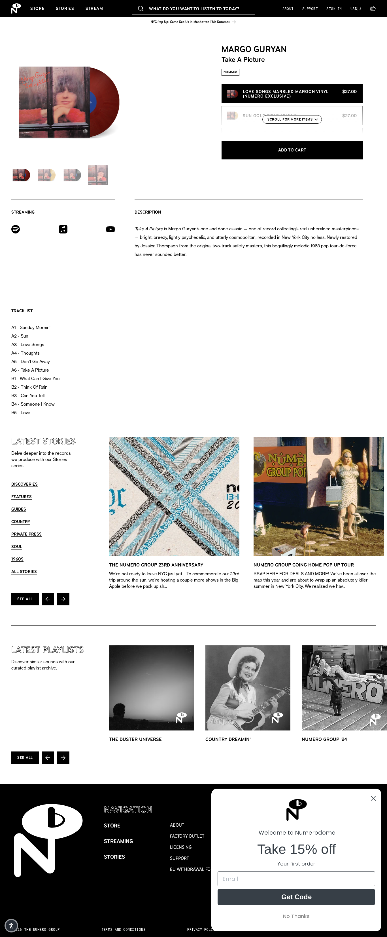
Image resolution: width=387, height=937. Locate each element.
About (288, 8)
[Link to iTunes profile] (63, 228)
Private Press (26, 534)
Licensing (181, 847)
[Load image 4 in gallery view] (98, 175)
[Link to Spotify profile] (15, 228)
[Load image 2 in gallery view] (47, 175)
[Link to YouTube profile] (110, 228)
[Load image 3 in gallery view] (72, 175)
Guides (18, 509)
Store (37, 8)
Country (20, 521)
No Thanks (296, 916)
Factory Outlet (187, 836)
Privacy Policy (202, 929)
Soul (16, 546)
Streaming (118, 841)
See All (25, 599)
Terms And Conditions (123, 929)
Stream (94, 8)
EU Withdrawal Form (193, 869)
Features (21, 496)
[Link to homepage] (16, 8)
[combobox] (193, 8)
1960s (17, 559)
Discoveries (24, 484)
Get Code (296, 897)
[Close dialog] (373, 798)
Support (310, 8)
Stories (65, 8)
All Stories (24, 571)
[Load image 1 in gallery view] (21, 175)
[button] (373, 10)
